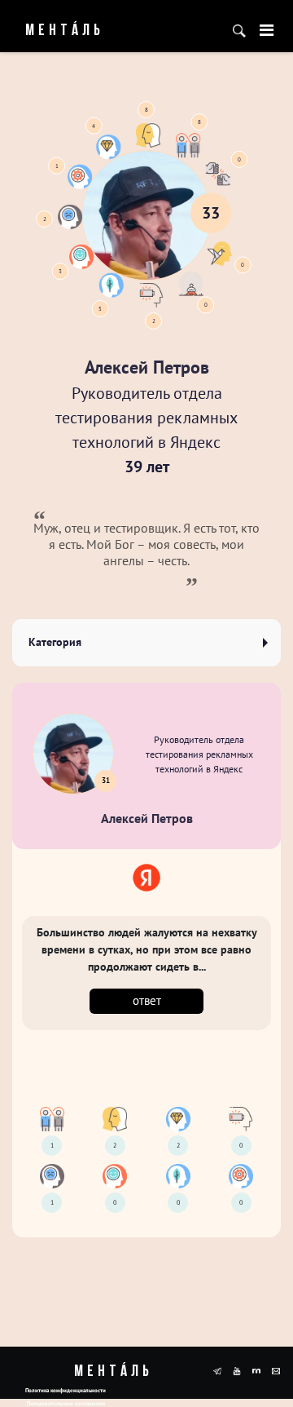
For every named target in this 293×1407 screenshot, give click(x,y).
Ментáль (52, 31)
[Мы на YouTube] (237, 1369)
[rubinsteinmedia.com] (256, 1369)
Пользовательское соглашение (66, 1403)
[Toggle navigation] (266, 30)
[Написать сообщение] (276, 1369)
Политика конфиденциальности (65, 1390)
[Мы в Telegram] (217, 1369)
